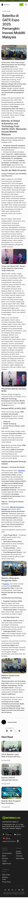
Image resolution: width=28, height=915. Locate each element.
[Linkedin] (19, 731)
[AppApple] (18, 834)
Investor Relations (22, 0)
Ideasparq (21, 470)
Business (12, 0)
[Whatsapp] (7, 731)
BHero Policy (6, 874)
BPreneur (5, 858)
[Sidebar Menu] (26, 4)
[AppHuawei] (7, 838)
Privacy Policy (6, 882)
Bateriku (6, 584)
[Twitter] (15, 731)
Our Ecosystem (7, 853)
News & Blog (20, 858)
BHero (4, 856)
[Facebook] (11, 731)
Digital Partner (6, 863)
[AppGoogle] (7, 834)
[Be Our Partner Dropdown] (21, 4)
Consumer (4, 0)
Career (4, 861)
